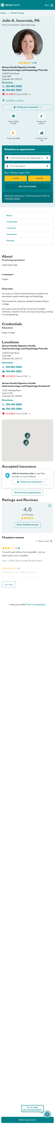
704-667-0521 (14, 90)
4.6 (33, 63)
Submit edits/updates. (36, 605)
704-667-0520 (14, 86)
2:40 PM (39, 178)
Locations (11, 228)
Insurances (12, 234)
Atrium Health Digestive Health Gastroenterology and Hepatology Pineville (25, 68)
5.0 (16, 568)
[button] (27, 158)
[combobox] (27, 166)
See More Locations (14, 101)
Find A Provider (17, 13)
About (9, 216)
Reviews (10, 241)
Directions (7, 83)
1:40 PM (16, 178)
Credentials (12, 222)
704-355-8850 (14, 405)
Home (3, 13)
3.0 (16, 548)
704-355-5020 (14, 409)
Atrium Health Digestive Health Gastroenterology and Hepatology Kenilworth (26, 384)
